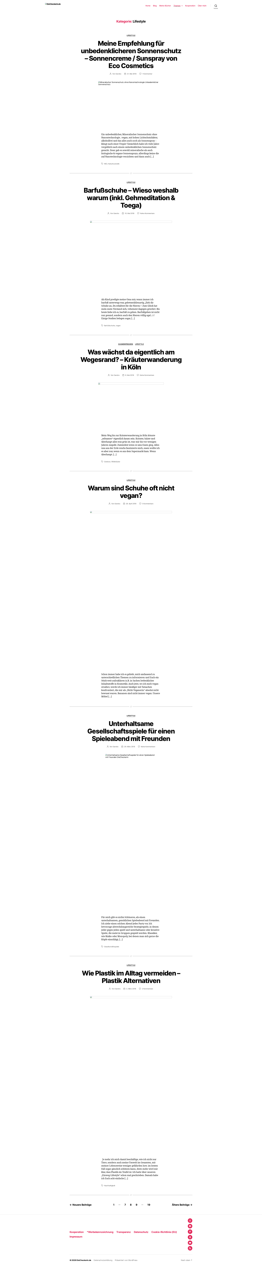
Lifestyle (131, 35)
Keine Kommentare (147, 213)
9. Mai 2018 (129, 375)
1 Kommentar (147, 74)
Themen (177, 6)
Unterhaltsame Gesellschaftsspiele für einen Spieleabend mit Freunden (131, 731)
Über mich (202, 6)
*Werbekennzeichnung (100, 1232)
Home (147, 6)
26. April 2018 (131, 504)
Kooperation (190, 6)
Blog (155, 6)
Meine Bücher (165, 6)
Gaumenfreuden (125, 344)
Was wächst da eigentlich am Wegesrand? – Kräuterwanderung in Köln (131, 359)
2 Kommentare (147, 989)
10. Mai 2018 (129, 213)
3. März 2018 (131, 989)
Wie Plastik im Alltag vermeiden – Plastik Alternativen (131, 977)
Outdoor (107, 462)
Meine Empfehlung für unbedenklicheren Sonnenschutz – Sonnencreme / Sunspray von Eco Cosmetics (131, 54)
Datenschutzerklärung (103, 1260)
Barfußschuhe (109, 326)
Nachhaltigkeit (109, 1186)
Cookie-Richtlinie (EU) (164, 1232)
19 (148, 1204)
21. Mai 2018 (131, 74)
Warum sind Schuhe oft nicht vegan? (131, 491)
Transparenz (123, 1232)
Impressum (76, 1236)
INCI (105, 164)
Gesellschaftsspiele (111, 947)
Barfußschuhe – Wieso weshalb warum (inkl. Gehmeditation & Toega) (131, 197)
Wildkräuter (115, 462)
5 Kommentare (147, 504)
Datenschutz (141, 1232)
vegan (118, 326)
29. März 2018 (129, 747)
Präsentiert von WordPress (126, 1260)
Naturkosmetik (113, 164)
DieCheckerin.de (84, 1260)
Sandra (118, 74)
